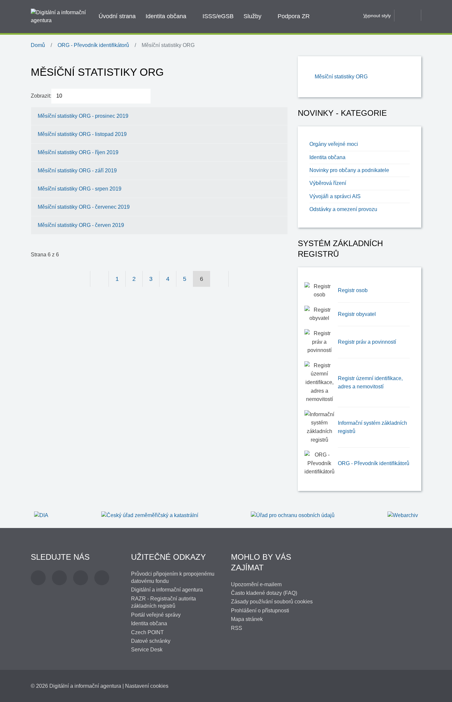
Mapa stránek (247, 619)
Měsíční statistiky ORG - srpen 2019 (79, 189)
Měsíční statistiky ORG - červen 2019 (81, 225)
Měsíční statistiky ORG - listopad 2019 (82, 134)
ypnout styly (377, 15)
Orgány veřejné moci (333, 144)
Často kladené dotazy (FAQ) (264, 593)
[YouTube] (80, 577)
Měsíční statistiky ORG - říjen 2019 (78, 152)
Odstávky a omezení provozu (343, 209)
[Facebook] (38, 577)
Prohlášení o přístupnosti (260, 610)
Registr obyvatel (357, 314)
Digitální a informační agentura (167, 589)
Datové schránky (150, 641)
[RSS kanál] (101, 577)
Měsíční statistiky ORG (341, 76)
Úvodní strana (117, 16)
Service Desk (146, 649)
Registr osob (353, 290)
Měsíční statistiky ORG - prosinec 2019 (83, 116)
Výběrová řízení (327, 183)
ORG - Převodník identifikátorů (373, 463)
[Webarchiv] (402, 515)
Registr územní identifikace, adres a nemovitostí (370, 382)
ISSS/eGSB (218, 16)
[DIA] (41, 515)
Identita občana (166, 16)
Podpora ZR (294, 16)
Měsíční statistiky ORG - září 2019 (77, 170)
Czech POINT (147, 632)
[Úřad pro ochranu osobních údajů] (293, 515)
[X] (59, 577)
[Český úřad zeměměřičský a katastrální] (149, 515)
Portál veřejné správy (156, 615)
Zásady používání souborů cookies (272, 601)
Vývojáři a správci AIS (335, 196)
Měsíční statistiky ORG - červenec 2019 (84, 207)
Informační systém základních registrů (372, 427)
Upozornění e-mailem (256, 584)
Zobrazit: (41, 96)
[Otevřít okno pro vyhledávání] (407, 15)
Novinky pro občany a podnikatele (349, 170)
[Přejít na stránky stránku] (99, 279)
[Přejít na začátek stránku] (81, 279)
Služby (252, 16)
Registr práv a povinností (367, 342)
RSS (236, 628)
